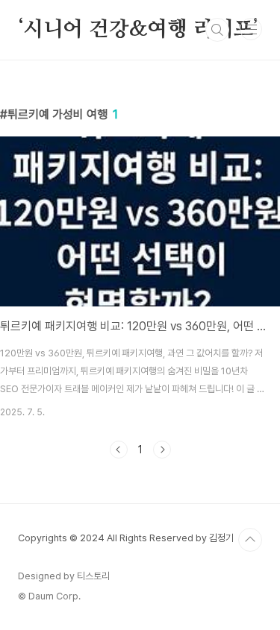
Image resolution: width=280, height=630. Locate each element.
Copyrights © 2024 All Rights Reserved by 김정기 (126, 538)
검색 (217, 30)
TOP (250, 540)
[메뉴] (251, 29)
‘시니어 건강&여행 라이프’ (138, 29)
